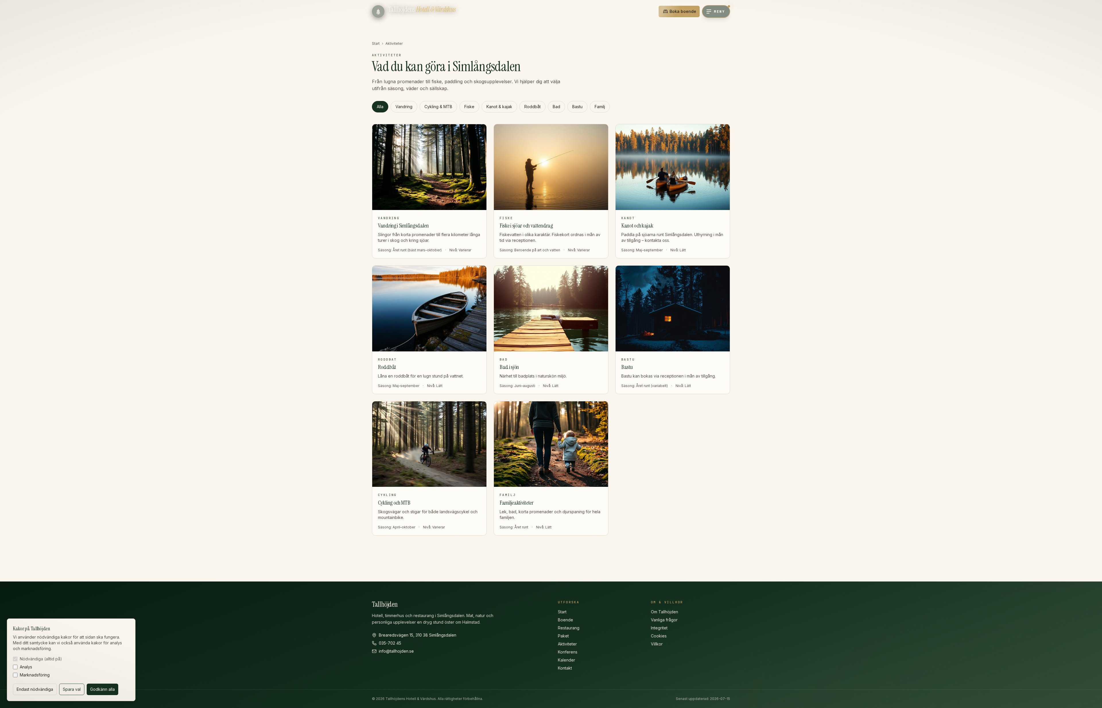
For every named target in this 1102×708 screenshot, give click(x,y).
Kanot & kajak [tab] (499, 106)
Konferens (567, 651)
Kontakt (565, 668)
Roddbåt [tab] (532, 106)
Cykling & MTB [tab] (438, 106)
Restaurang (568, 627)
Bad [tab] (556, 106)
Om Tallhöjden (664, 611)
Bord (646, 11)
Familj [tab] (600, 106)
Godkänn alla (102, 689)
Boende (565, 619)
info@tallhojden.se (396, 651)
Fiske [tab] (469, 106)
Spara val (72, 689)
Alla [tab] (380, 106)
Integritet (659, 627)
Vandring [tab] (403, 106)
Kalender (566, 660)
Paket (563, 635)
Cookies (659, 635)
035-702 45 (390, 643)
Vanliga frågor (664, 619)
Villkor (657, 643)
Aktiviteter (567, 643)
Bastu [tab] (577, 106)
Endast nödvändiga (35, 689)
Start (376, 43)
